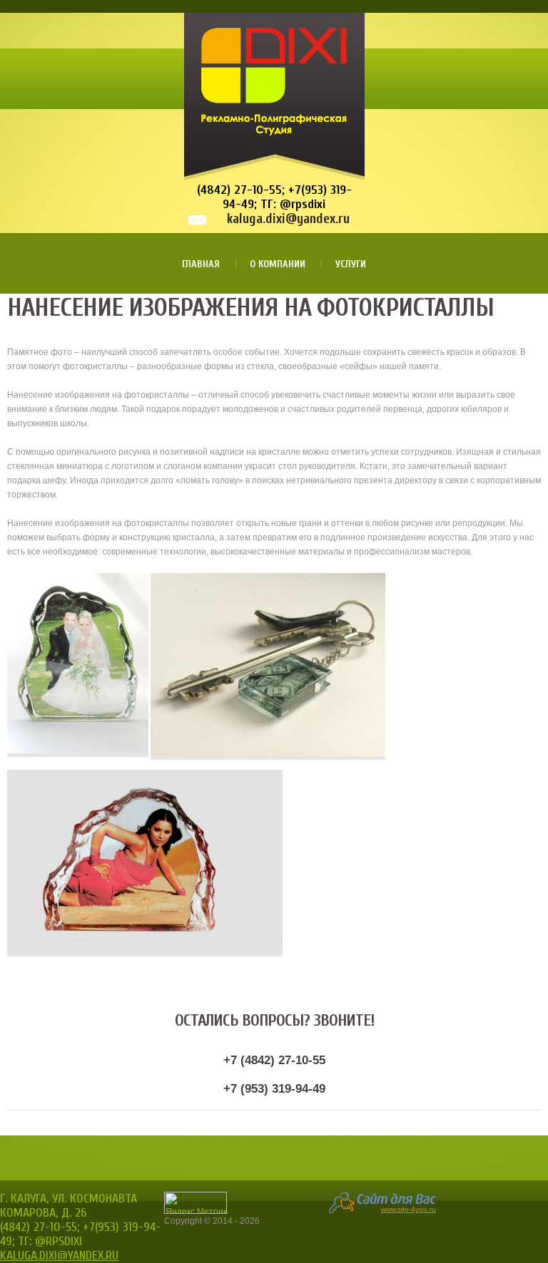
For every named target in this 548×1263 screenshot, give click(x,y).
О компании (277, 264)
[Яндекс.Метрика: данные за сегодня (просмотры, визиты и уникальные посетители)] (195, 1203)
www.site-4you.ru (408, 1209)
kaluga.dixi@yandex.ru (288, 219)
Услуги (350, 264)
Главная (201, 264)
